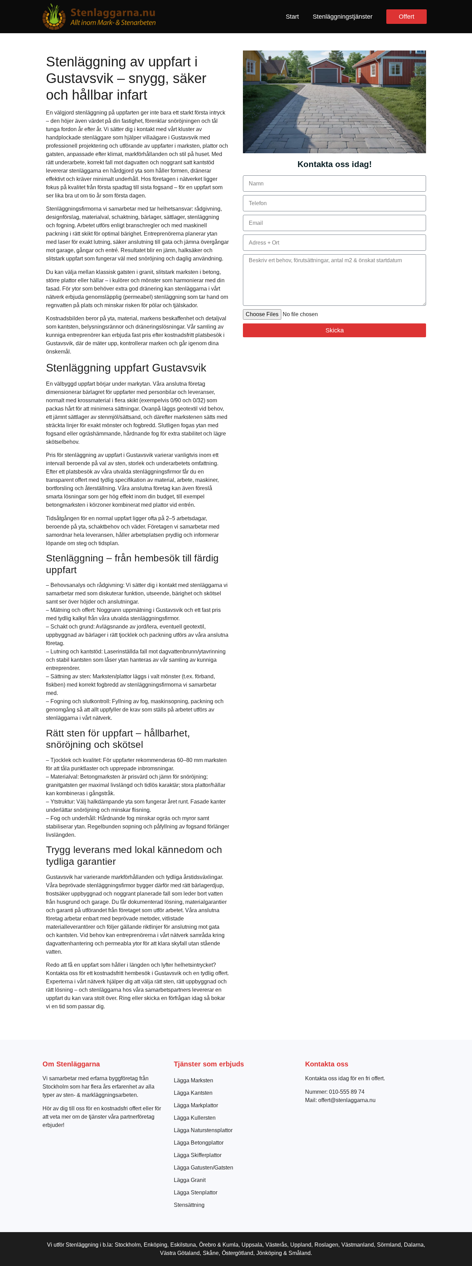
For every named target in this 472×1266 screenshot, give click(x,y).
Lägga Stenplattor (195, 1192)
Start (292, 16)
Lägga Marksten (193, 1080)
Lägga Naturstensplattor (203, 1130)
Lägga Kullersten (195, 1118)
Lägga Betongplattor (199, 1143)
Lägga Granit (190, 1180)
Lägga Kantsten (193, 1093)
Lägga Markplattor (196, 1105)
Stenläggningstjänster (342, 16)
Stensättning (189, 1205)
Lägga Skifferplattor (197, 1155)
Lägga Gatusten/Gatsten (203, 1168)
